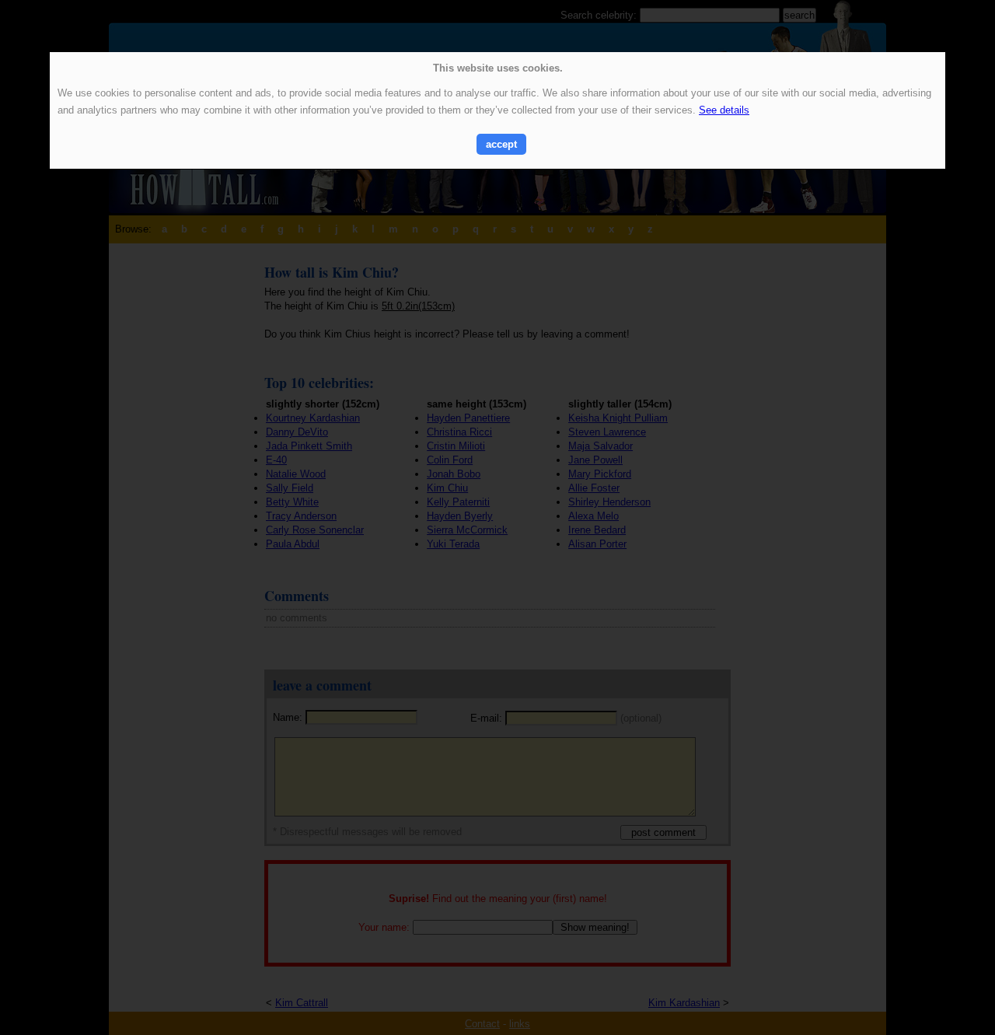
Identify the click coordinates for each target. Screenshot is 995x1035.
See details (724, 110)
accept (501, 144)
